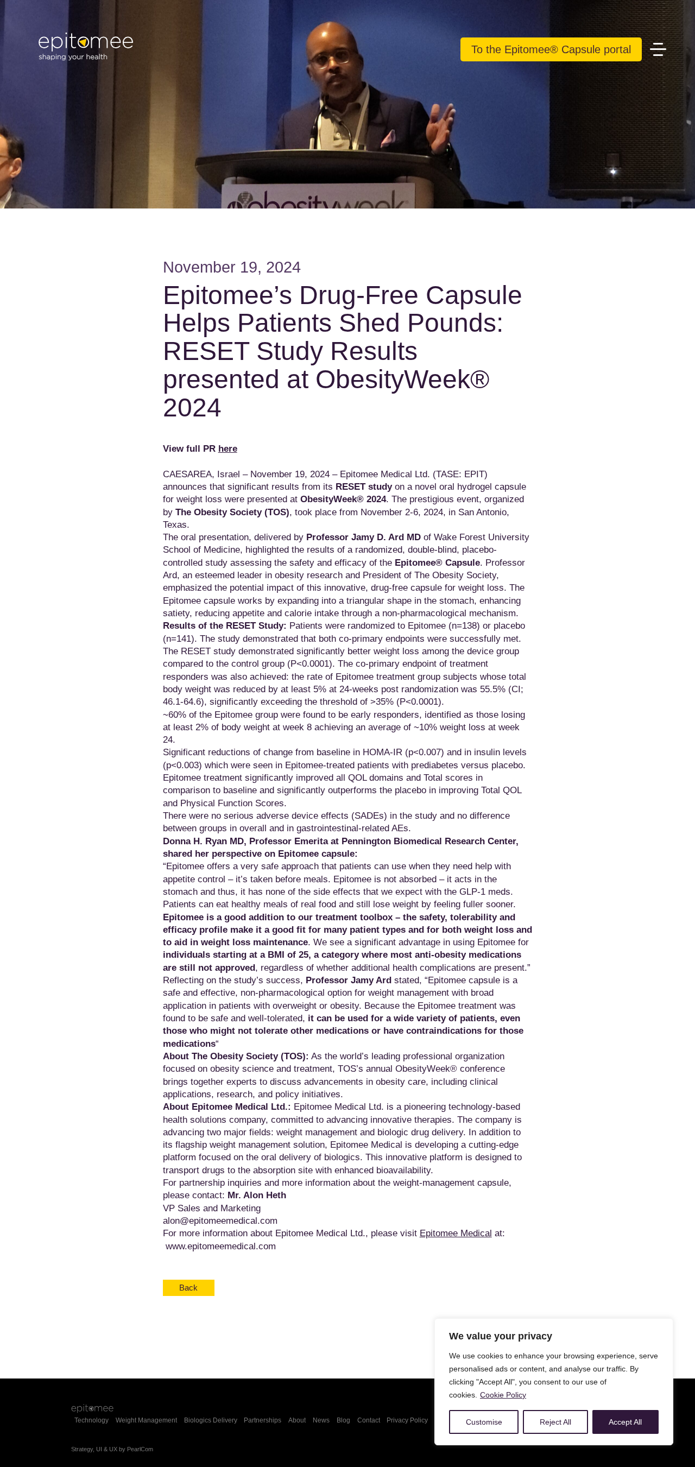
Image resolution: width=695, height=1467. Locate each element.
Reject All (555, 1422)
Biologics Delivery (210, 1420)
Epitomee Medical (456, 1233)
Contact (368, 1420)
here (227, 448)
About (297, 1420)
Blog (343, 1420)
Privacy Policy (407, 1420)
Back (188, 1287)
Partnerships (262, 1420)
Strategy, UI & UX (94, 1449)
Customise (484, 1422)
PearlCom (140, 1449)
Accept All (625, 1422)
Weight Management (146, 1420)
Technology (91, 1420)
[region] (553, 1381)
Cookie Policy (503, 1394)
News (321, 1420)
